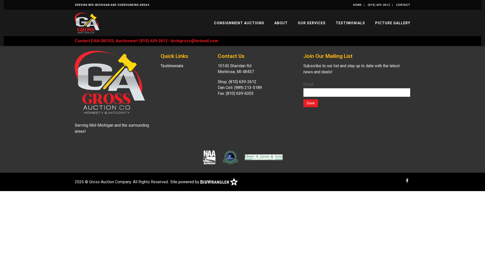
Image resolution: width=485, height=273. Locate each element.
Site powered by (185, 181)
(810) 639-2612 (379, 5)
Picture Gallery (392, 23)
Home (357, 5)
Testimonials (350, 23)
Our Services (312, 23)
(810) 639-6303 (240, 93)
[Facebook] (407, 180)
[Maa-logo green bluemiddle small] (230, 157)
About (281, 23)
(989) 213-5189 (248, 87)
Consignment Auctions (239, 23)
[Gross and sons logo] (263, 157)
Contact (403, 5)
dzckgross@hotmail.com (194, 40)
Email (308, 84)
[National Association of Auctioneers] (209, 157)
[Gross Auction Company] (87, 22)
